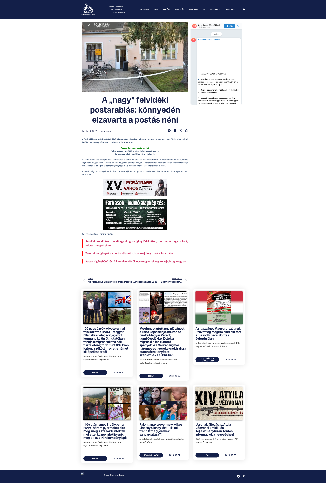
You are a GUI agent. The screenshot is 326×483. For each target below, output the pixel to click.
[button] (169, 131)
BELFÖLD (166, 9)
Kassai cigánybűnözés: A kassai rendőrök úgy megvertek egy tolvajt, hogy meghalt (135, 261)
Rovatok (214, 9)
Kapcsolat (230, 9)
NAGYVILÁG (179, 9)
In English (144, 9)
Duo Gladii (193, 9)
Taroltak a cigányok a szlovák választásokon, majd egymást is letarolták (129, 253)
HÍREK (156, 9)
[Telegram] (238, 476)
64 (204, 9)
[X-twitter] (243, 476)
